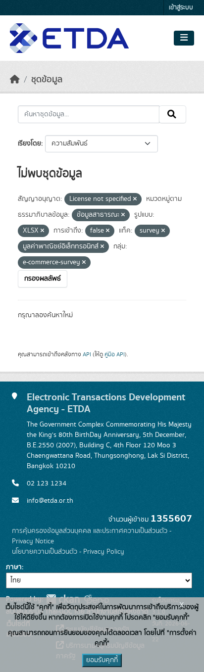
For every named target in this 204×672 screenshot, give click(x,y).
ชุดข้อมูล (46, 79)
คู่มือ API (114, 354)
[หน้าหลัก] (15, 79)
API (87, 354)
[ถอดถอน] (135, 199)
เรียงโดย (29, 143)
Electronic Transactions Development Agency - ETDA (106, 403)
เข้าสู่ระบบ (181, 7)
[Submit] (172, 114)
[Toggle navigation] (184, 38)
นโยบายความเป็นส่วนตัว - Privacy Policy (68, 552)
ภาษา (14, 567)
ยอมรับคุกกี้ (102, 660)
